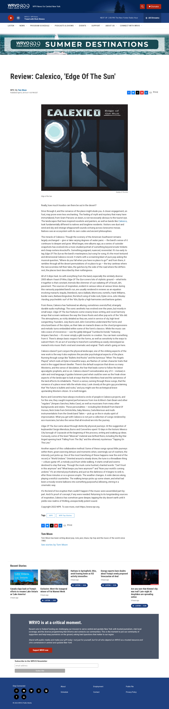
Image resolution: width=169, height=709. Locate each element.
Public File (130, 687)
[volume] (18, 18)
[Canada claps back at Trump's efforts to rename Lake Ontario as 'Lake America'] (24, 577)
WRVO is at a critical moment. (55, 622)
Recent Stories (18, 565)
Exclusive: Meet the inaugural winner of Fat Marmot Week (53, 590)
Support (96, 26)
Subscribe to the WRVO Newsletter (31, 661)
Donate (155, 6)
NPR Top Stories (65, 515)
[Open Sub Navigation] (16, 26)
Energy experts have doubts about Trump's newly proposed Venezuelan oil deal (114, 574)
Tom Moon (22, 90)
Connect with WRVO (130, 26)
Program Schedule (39, 26)
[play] (11, 18)
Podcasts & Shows (64, 26)
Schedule (64, 692)
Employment (98, 687)
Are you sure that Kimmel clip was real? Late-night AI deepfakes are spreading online (144, 592)
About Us (110, 26)
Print (155, 92)
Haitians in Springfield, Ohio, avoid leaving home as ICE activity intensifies (84, 574)
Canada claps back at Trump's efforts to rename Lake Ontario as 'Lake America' (24, 591)
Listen (11, 26)
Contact (96, 692)
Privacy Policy (131, 692)
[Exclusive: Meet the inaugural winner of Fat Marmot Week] (54, 577)
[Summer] (84, 44)
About (63, 687)
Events (82, 26)
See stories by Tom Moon (54, 544)
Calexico (122, 221)
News (22, 26)
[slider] (22, 18)
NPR (51, 515)
